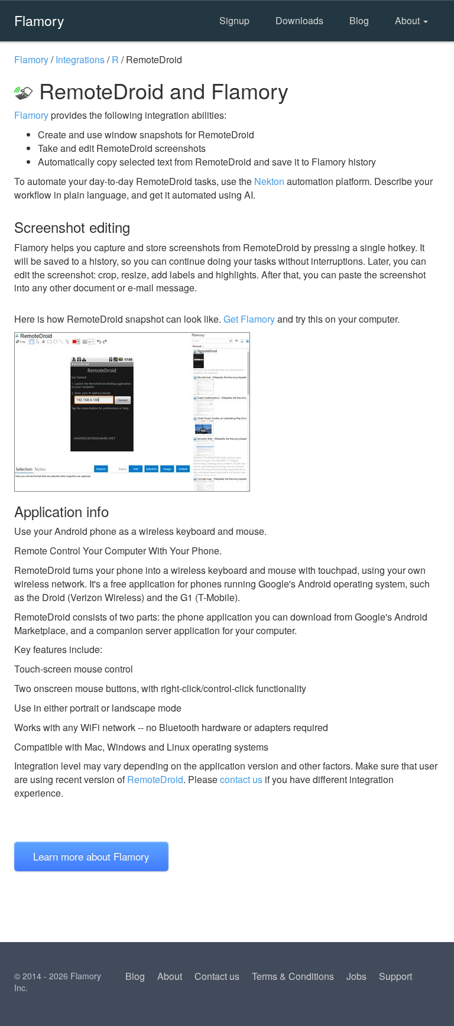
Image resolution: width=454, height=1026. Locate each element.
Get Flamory (249, 319)
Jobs (356, 976)
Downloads (299, 20)
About (408, 20)
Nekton (269, 181)
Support (395, 976)
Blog (359, 20)
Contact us (216, 976)
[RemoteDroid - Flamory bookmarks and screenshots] (227, 412)
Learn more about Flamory (91, 856)
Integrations (80, 59)
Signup (234, 20)
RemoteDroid (155, 779)
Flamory (39, 20)
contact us (241, 779)
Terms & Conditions (293, 976)
